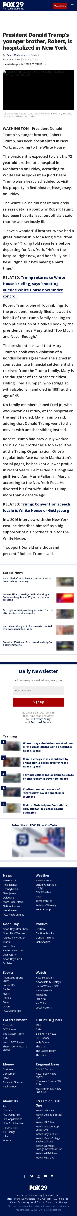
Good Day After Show (15, 929)
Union (6, 1006)
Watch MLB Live (45, 1122)
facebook (25, 1176)
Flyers (6, 993)
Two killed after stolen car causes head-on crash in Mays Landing (27, 580)
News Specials (44, 990)
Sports (8, 972)
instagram (38, 1176)
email (52, 1176)
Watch (41, 972)
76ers (6, 1002)
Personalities (10, 1127)
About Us (10, 1101)
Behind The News (46, 1033)
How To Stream (45, 977)
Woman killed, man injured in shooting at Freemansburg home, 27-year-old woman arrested (26, 597)
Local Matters (44, 1007)
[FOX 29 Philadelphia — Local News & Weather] (13, 5)
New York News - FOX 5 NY (48, 1082)
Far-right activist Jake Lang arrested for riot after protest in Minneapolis (28, 612)
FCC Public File (11, 1114)
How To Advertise (13, 1123)
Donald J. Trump (30, 59)
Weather (43, 875)
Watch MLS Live (45, 1157)
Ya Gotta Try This (13, 950)
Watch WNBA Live (46, 1153)
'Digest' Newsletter (14, 937)
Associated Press (11, 59)
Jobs (5, 1136)
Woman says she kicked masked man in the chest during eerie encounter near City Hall (48, 746)
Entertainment (15, 1020)
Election (40, 929)
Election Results (45, 933)
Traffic (6, 942)
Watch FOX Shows (13, 1042)
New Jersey (9, 893)
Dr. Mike (8, 963)
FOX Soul (41, 999)
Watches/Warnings (46, 905)
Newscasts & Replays (48, 982)
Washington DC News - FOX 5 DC (49, 1090)
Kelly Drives (42, 1042)
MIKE (39, 1025)
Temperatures (44, 900)
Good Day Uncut (12, 959)
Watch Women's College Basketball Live (49, 1147)
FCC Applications (12, 1119)
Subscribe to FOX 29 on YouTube (34, 825)
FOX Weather (43, 892)
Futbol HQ (9, 985)
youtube (45, 1176)
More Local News (13, 902)
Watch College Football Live (49, 1116)
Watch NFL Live (45, 1110)
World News (10, 910)
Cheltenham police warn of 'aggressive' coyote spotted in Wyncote (43, 792)
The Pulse (41, 1055)
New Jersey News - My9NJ (47, 1075)
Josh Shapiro (43, 942)
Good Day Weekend (14, 933)
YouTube (41, 1003)
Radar (39, 896)
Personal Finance (13, 1082)
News (7, 875)
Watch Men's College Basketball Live (48, 1140)
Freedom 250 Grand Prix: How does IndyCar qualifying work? (27, 643)
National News (11, 906)
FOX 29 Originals (49, 1020)
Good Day (11, 924)
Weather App (43, 909)
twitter (32, 1176)
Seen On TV (9, 954)
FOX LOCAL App (45, 1069)
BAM (38, 1029)
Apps (6, 1106)
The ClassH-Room (13, 1033)
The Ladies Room (46, 1050)
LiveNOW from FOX (47, 986)
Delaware (8, 897)
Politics (41, 924)
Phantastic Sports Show (13, 979)
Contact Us (9, 1110)
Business (8, 1069)
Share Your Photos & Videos (15, 1048)
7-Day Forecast (45, 880)
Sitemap (7, 1140)
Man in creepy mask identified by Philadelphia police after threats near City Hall (45, 762)
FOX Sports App (12, 1010)
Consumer (9, 1073)
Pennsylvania (10, 889)
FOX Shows (9, 1029)
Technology (9, 1086)
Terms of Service (40, 722)
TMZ (5, 1038)
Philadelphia (10, 884)
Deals (6, 1078)
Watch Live (60, 6)
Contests (8, 1025)
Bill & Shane (43, 1038)
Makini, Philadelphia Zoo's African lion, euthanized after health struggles (46, 808)
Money (8, 1064)
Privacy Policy (42, 719)
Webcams (41, 994)
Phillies (7, 998)
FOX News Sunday (13, 914)
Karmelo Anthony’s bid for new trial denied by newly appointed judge (27, 628)
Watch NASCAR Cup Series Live (47, 1128)
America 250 (10, 880)
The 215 (40, 1046)
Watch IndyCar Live (47, 1134)
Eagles (6, 989)
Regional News (48, 1064)
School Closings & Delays (46, 886)
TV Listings (9, 1132)
